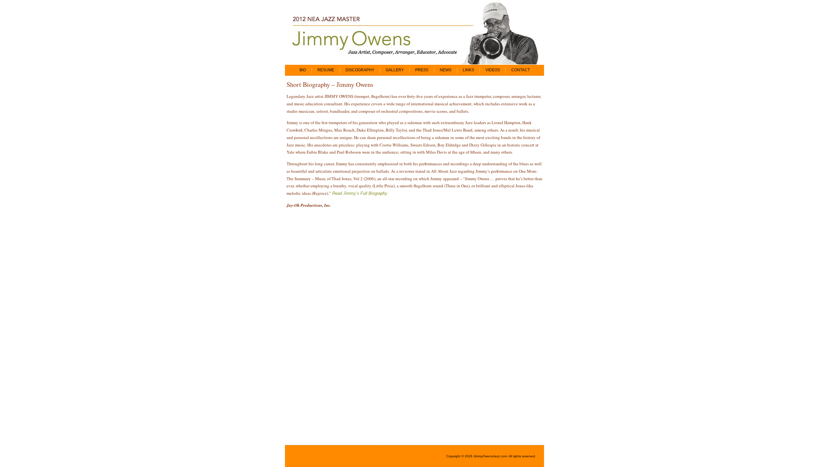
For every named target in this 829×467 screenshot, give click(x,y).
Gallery (395, 70)
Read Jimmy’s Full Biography (359, 193)
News (445, 70)
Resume (325, 70)
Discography (360, 70)
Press (421, 70)
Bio (303, 70)
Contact (520, 70)
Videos (492, 70)
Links (468, 70)
